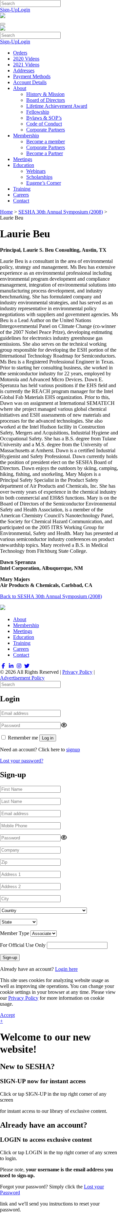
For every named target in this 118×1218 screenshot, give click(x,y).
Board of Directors (45, 100)
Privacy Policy (77, 672)
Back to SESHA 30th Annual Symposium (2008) (51, 596)
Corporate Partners (45, 129)
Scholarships (39, 177)
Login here (66, 969)
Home (6, 212)
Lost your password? (21, 760)
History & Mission (45, 94)
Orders (20, 53)
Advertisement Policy (22, 678)
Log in (47, 738)
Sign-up (10, 957)
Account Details (30, 82)
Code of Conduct (44, 124)
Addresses (23, 70)
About (19, 88)
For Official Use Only (23, 945)
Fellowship (37, 112)
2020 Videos (26, 58)
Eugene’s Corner (43, 183)
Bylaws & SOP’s (44, 118)
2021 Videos (26, 64)
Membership (26, 135)
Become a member (45, 141)
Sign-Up (9, 9)
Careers (21, 195)
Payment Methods (31, 76)
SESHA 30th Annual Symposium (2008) (60, 212)
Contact (21, 200)
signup (73, 749)
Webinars (36, 171)
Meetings (22, 159)
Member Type (14, 933)
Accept (7, 1015)
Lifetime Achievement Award (56, 106)
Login (24, 9)
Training (21, 189)
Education (23, 165)
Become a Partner (44, 153)
